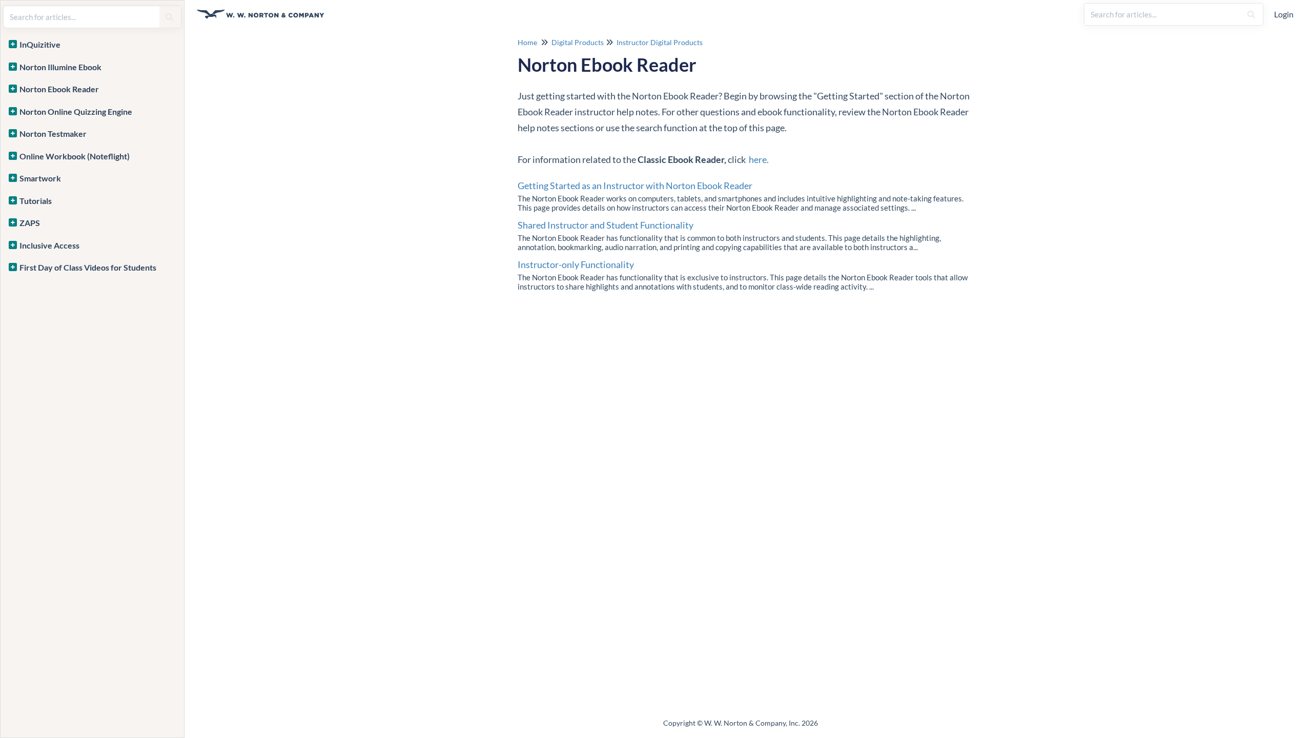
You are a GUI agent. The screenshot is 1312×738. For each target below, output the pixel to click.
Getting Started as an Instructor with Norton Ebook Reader (635, 185)
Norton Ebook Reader (59, 89)
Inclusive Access (49, 245)
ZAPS (29, 223)
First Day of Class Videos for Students (87, 267)
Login (1284, 14)
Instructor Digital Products (660, 42)
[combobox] (1162, 14)
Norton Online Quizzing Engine (75, 111)
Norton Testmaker (53, 133)
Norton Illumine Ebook (60, 67)
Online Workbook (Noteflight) (74, 156)
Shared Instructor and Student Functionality (605, 225)
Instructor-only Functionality (576, 264)
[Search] (1251, 14)
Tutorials (35, 201)
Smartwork (40, 178)
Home (527, 42)
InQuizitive (39, 44)
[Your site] (264, 9)
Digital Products (577, 42)
